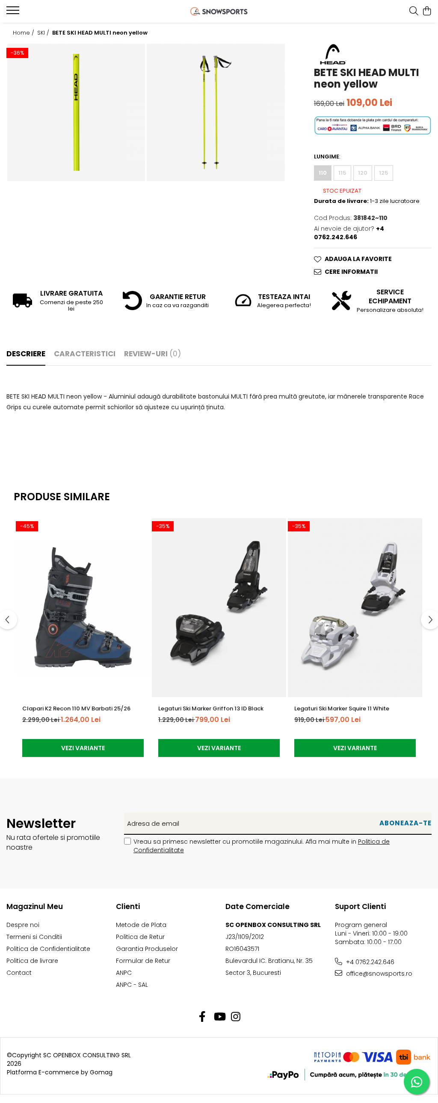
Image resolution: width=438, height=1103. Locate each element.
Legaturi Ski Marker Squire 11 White (341, 708)
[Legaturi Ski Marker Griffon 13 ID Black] (219, 607)
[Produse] (13, 12)
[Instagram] (235, 1017)
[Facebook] (202, 1017)
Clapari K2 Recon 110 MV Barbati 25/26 (76, 708)
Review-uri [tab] (152, 354)
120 (362, 173)
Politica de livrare (32, 960)
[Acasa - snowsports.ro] (219, 11)
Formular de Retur (143, 960)
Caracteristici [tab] (84, 354)
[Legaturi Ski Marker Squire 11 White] (355, 607)
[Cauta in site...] (413, 11)
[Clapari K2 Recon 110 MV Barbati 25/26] (83, 607)
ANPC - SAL (132, 984)
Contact (19, 972)
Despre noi (22, 925)
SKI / (44, 33)
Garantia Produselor (147, 949)
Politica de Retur (140, 937)
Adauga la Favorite (358, 259)
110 (323, 173)
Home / (24, 33)
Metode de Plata (141, 925)
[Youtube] (219, 1017)
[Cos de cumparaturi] (427, 11)
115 (342, 173)
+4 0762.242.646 (369, 962)
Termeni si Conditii (34, 937)
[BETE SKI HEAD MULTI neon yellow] (76, 112)
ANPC (124, 972)
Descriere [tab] (25, 354)
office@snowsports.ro (378, 973)
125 (383, 173)
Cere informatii (351, 271)
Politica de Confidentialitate (48, 949)
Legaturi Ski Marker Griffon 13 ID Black (210, 708)
